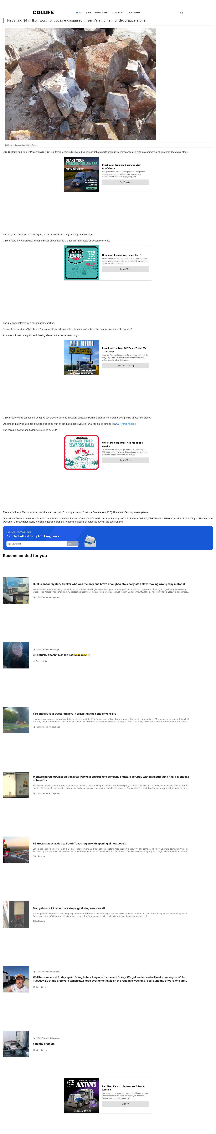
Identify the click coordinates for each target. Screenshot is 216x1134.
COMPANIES (117, 12)
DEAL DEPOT (134, 12)
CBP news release (126, 424)
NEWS (79, 12)
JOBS (88, 12)
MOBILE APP (101, 12)
